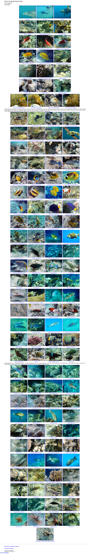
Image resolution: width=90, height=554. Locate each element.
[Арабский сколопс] (18, 436)
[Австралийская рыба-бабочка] (18, 183)
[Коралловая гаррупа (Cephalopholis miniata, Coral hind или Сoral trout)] (62, 91)
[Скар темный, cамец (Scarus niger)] (36, 271)
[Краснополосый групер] (27, 77)
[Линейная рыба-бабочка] (36, 183)
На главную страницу (9, 548)
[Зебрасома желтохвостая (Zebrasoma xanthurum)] (53, 212)
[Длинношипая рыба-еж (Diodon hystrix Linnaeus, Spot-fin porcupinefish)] (18, 392)
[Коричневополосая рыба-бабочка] (53, 183)
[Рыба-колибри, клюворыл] (53, 510)
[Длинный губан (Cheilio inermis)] (71, 407)
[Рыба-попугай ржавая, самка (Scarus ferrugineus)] (18, 271)
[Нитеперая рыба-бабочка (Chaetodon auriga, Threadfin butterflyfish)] (18, 212)
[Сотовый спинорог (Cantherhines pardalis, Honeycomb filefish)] (62, 32)
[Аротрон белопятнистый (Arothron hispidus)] (18, 168)
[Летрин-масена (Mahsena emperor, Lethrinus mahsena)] (53, 377)
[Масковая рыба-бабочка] (53, 198)
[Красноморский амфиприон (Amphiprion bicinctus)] (18, 106)
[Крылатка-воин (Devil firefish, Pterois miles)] (18, 525)
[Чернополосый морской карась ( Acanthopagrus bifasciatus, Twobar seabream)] (71, 436)
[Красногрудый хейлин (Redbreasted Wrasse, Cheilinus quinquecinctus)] (18, 360)
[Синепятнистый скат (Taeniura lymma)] (18, 407)
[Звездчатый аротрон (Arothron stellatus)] (53, 301)
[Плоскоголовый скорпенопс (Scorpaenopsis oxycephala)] (36, 451)
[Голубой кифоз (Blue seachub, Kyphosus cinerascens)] (53, 466)
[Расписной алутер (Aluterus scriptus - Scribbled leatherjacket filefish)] (18, 139)
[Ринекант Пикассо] (27, 32)
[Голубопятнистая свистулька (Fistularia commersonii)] (53, 407)
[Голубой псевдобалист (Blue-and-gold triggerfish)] (18, 257)
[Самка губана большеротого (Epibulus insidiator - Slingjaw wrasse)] (27, 62)
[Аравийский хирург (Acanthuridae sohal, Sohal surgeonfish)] (18, 124)
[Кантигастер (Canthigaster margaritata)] (18, 495)
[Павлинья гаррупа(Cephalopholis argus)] (62, 77)
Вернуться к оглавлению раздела (11, 546)
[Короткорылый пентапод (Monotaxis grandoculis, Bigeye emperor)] (18, 377)
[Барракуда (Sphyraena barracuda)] (18, 466)
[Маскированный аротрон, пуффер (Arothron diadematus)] (36, 301)
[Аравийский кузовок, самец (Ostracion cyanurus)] (53, 168)
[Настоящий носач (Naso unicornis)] (18, 421)
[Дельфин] (27, 18)
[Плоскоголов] (18, 451)
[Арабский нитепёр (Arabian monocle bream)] (71, 481)
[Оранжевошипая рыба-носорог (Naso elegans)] (53, 124)
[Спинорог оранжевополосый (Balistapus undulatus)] (45, 32)
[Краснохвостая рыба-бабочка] (71, 198)
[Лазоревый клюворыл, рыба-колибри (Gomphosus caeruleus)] (18, 510)
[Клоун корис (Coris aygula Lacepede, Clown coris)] (71, 360)
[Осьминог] (18, 154)
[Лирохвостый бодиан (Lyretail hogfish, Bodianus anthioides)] (53, 316)
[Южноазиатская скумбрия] (53, 257)
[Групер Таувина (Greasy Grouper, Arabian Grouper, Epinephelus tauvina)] (27, 91)
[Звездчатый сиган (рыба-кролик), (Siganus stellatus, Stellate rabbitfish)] (62, 62)
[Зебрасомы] (71, 257)
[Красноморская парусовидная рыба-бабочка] (18, 198)
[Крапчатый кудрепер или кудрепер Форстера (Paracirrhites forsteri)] (18, 481)
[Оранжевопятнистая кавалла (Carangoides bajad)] (53, 330)
